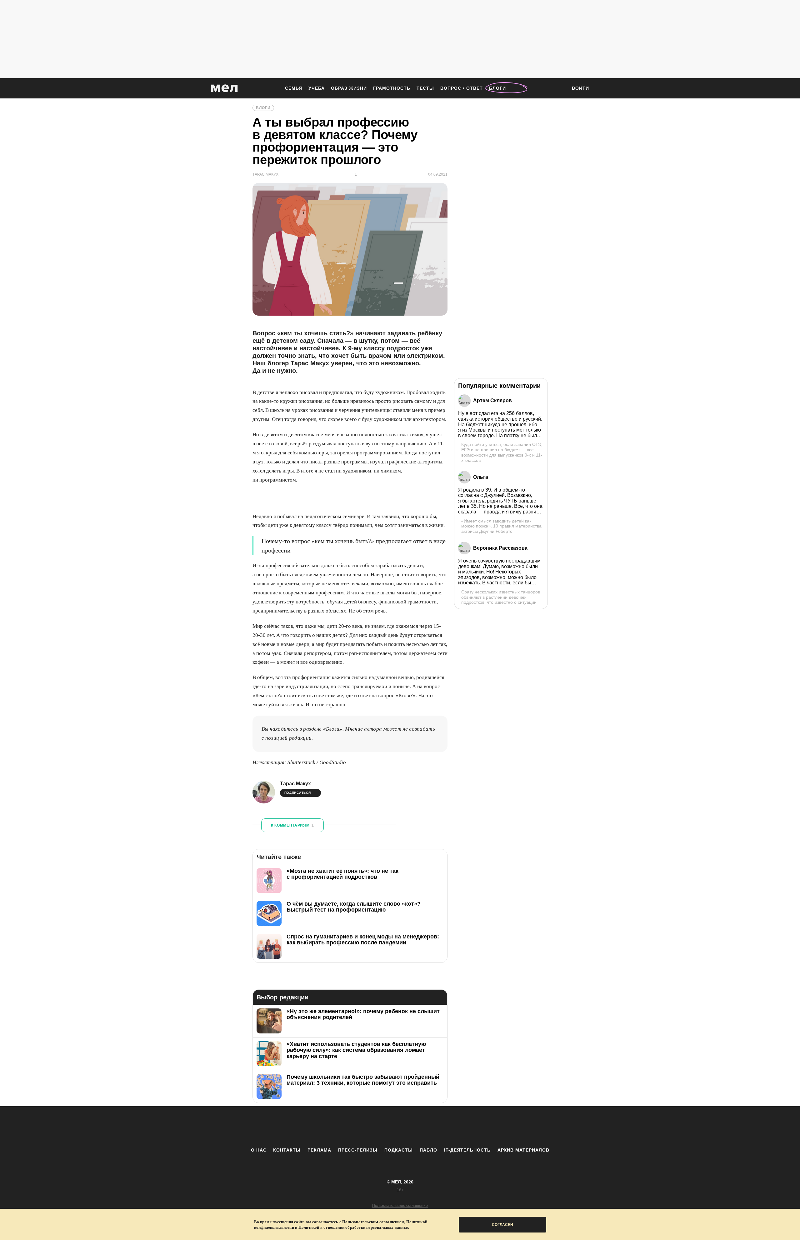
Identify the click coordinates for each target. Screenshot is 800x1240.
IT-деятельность (467, 1150)
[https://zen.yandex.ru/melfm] (365, 1126)
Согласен (502, 1224)
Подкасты (398, 1150)
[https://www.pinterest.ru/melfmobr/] (417, 1126)
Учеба (316, 88)
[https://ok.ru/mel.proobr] (434, 1126)
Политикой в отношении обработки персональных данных (353, 1227)
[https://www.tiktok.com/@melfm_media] (400, 1126)
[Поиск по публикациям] (559, 88)
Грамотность (391, 88)
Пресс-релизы (358, 1150)
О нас (259, 1150)
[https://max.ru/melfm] (451, 1126)
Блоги (497, 88)
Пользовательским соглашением (373, 1221)
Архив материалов (523, 1150)
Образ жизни (349, 88)
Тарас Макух (295, 783)
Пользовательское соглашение (400, 1205)
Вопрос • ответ (461, 88)
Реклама (319, 1150)
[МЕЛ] (224, 88)
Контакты (287, 1150)
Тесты (425, 88)
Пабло (428, 1150)
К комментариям (292, 825)
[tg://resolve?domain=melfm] (348, 1126)
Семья (293, 88)
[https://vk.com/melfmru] (383, 1126)
